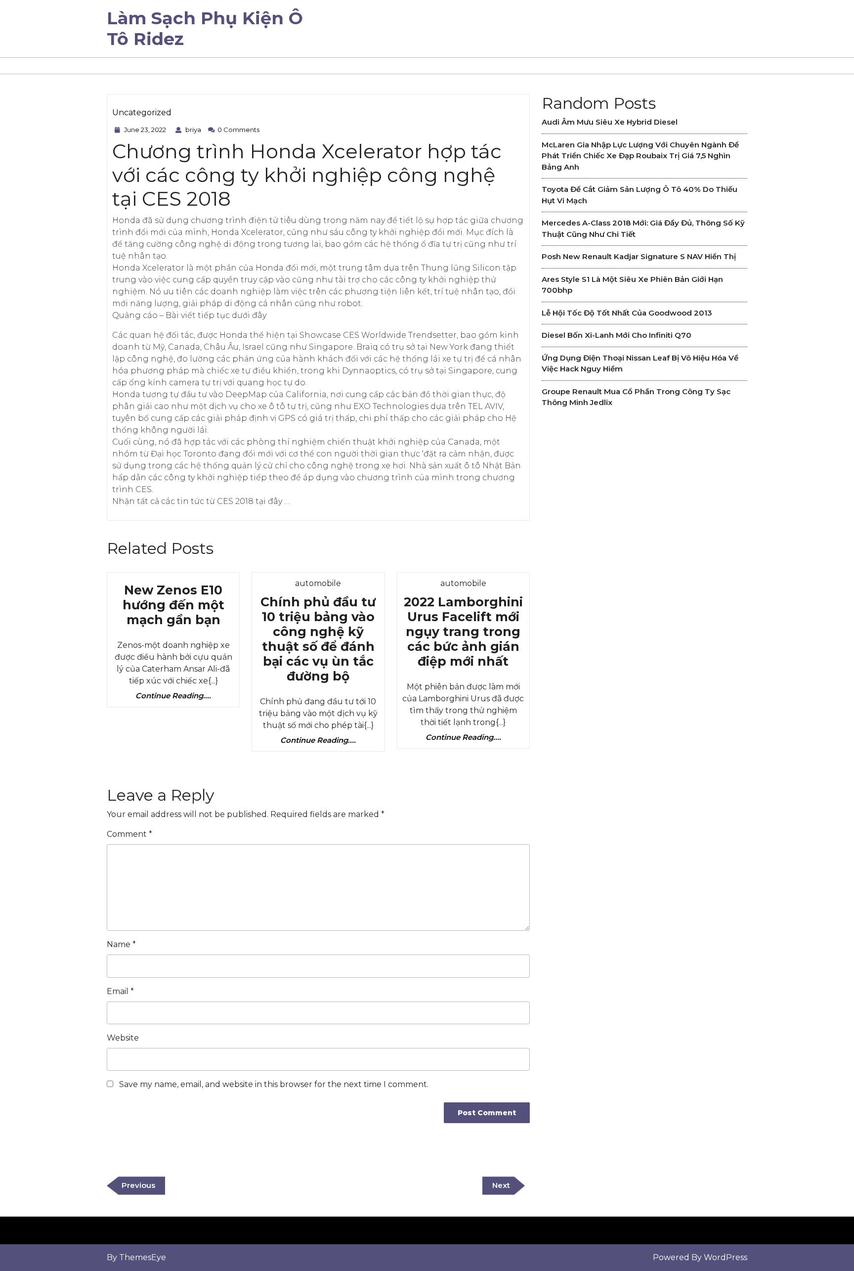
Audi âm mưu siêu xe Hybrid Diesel (610, 122)
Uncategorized (141, 112)
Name (121, 944)
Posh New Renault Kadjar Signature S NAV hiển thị (639, 256)
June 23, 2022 (146, 130)
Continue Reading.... (173, 696)
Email (120, 991)
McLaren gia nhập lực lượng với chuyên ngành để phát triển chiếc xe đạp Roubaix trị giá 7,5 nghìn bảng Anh (640, 156)
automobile (318, 583)
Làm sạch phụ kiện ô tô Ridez (205, 28)
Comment (129, 834)
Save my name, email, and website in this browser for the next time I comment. (273, 1084)
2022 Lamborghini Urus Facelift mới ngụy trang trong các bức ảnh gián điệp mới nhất (463, 631)
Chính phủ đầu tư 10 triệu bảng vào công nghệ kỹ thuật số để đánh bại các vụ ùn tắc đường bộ (318, 638)
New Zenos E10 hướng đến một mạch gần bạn (173, 605)
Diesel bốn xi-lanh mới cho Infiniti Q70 (616, 335)
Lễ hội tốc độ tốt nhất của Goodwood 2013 (627, 313)
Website (123, 1038)
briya (194, 130)
